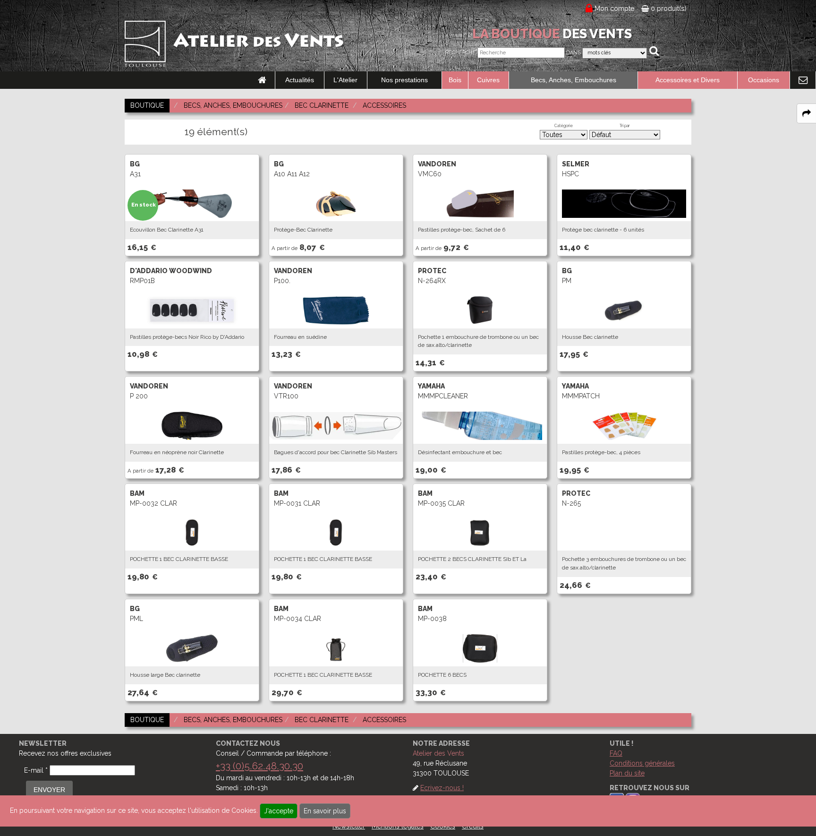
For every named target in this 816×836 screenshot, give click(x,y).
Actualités (299, 80)
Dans (573, 53)
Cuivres (488, 80)
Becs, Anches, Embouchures (573, 80)
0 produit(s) (668, 8)
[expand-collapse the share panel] (806, 113)
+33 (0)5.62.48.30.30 (259, 766)
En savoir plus (325, 811)
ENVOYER (49, 789)
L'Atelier (345, 80)
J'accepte (278, 811)
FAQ (616, 753)
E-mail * (36, 770)
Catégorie (563, 125)
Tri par (625, 125)
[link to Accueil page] (262, 80)
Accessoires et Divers (687, 80)
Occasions (763, 80)
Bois (455, 80)
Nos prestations (404, 80)
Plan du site (627, 773)
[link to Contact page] (803, 80)
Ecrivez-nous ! (442, 788)
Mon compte (615, 8)
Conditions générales (642, 763)
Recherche (460, 53)
